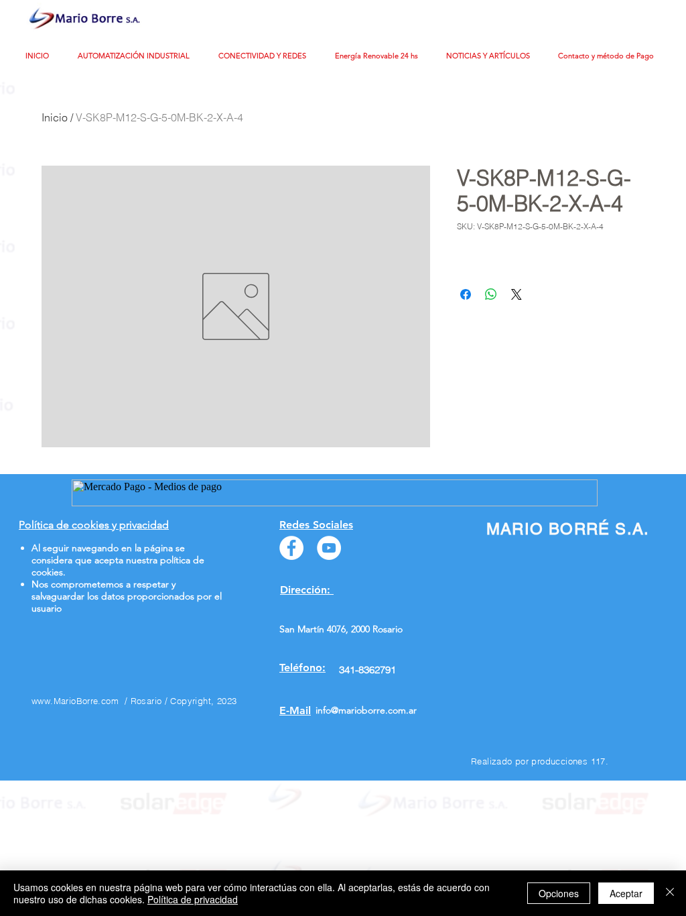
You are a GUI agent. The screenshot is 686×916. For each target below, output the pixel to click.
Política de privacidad (192, 899)
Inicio (55, 117)
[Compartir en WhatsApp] (491, 294)
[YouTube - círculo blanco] (329, 548)
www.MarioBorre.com (75, 700)
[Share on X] (516, 294)
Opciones (559, 893)
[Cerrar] (670, 893)
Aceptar (626, 893)
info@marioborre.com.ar (366, 710)
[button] (138, 56)
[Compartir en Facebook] (466, 294)
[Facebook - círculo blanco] (291, 548)
